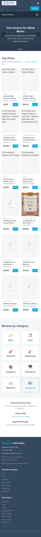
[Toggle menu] (37, 14)
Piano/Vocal (6, 488)
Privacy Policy (7, 519)
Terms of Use (6, 516)
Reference (5, 491)
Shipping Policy (7, 510)
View (15, 104)
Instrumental (6, 482)
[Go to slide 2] (19, 49)
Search (34, 8)
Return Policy (6, 513)
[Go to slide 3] (21, 49)
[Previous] (3, 34)
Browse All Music (8, 15)
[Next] (38, 34)
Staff (3, 504)
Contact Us (6, 522)
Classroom (6, 485)
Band (4, 473)
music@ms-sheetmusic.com (12, 453)
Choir (4, 476)
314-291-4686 (24, 416)
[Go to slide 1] (18, 49)
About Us (5, 501)
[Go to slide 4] (22, 49)
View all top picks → (31, 63)
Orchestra (5, 479)
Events (4, 507)
